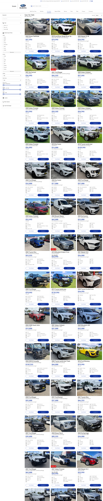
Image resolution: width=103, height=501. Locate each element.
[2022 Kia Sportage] (89, 423)
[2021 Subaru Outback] (63, 315)
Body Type (5, 78)
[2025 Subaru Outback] (89, 62)
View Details (31, 51)
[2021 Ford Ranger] (63, 62)
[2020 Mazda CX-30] (89, 26)
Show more (12, 52)
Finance (83, 11)
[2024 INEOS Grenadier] (37, 351)
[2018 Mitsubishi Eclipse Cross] (63, 242)
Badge (4, 73)
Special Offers (57, 11)
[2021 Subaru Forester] (63, 459)
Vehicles (41, 11)
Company (91, 11)
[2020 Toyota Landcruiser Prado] (63, 351)
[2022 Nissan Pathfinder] (37, 26)
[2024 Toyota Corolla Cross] (89, 279)
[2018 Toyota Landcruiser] (89, 134)
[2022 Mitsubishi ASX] (89, 315)
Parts (72, 11)
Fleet (77, 11)
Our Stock (49, 11)
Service (65, 11)
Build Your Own (33, 11)
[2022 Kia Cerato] (63, 170)
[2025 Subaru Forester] (37, 98)
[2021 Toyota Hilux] (89, 387)
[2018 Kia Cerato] (63, 134)
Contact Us (43, 51)
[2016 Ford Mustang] (89, 351)
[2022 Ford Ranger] (37, 170)
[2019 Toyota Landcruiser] (63, 279)
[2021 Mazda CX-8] (89, 242)
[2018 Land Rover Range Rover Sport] (63, 26)
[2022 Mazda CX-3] (89, 459)
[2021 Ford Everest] (63, 387)
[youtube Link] (92, 1)
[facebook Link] (90, 1)
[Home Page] (19, 6)
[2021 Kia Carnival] (37, 62)
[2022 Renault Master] (63, 206)
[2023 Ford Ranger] (89, 170)
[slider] (3, 85)
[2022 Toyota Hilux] (37, 242)
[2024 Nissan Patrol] (63, 423)
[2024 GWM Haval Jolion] (37, 315)
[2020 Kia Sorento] (89, 206)
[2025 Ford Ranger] (37, 279)
